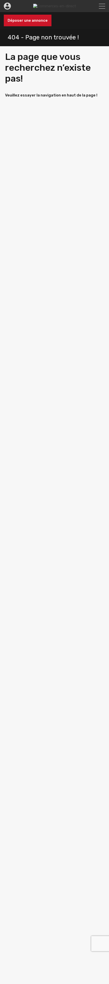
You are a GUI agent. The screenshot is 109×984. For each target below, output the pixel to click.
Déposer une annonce (28, 20)
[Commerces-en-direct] (54, 6)
